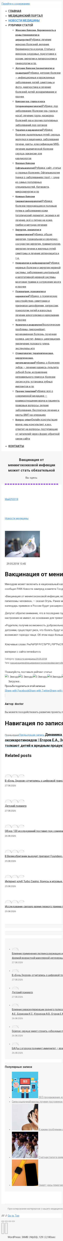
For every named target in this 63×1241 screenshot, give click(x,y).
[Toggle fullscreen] (9, 1221)
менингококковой (42, 663)
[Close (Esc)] (2, 1221)
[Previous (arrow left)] (2, 1228)
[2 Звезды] (26, 676)
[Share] (6, 1221)
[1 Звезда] (12, 676)
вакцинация (16, 663)
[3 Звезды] (40, 676)
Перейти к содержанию (15, 3)
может (55, 663)
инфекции (28, 663)
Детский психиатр (16, 805)
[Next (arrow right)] (6, 1228)
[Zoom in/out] (13, 1221)
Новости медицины (17, 518)
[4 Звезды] (54, 676)
